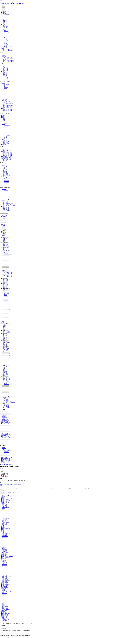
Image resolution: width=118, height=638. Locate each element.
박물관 (3, 592)
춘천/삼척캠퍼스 (6, 49)
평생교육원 (4, 566)
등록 (5, 118)
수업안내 (5, 334)
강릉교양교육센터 (5, 585)
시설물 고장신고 (6, 182)
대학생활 (4, 9)
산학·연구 (4, 11)
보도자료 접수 (6, 207)
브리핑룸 (5, 425)
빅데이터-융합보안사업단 (6, 575)
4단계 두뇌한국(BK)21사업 (6, 158)
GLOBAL (5, 14)
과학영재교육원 (4, 583)
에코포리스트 (4, 544)
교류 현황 (5, 252)
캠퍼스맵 (6, 40)
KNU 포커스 (6, 190)
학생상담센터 (4, 616)
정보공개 (3, 41)
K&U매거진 (6, 451)
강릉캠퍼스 (8, 38)
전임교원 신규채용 (5, 607)
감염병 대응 (6, 173)
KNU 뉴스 (4, 189)
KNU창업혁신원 (7, 156)
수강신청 (5, 335)
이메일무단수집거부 (14, 492)
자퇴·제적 (5, 122)
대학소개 (3, 19)
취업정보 (5, 169)
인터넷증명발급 (4, 550)
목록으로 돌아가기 (6, 464)
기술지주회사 (7, 157)
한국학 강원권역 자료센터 (6, 576)
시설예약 (3, 108)
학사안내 (4, 10)
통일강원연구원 (4, 565)
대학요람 (5, 461)
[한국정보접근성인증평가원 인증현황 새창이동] (24, 491)
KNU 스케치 (6, 201)
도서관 (3, 104)
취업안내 (3, 89)
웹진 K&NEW (4, 200)
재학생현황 (4, 144)
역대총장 (5, 27)
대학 (3, 66)
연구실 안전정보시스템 (6, 545)
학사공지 (3, 116)
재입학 (5, 120)
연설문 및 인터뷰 (7, 28)
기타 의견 (2, 489)
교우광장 (5, 183)
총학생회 (3, 563)
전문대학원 (4, 76)
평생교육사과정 (6, 138)
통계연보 (5, 439)
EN (4, 216)
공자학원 (3, 508)
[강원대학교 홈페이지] (12, 3)
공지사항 (3, 165)
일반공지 (5, 166)
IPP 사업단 (4, 573)
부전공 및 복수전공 (7, 135)
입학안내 (5, 416)
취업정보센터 (4, 564)
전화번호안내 (6, 31)
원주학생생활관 (4, 602)
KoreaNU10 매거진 (7, 450)
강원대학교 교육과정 (5, 499)
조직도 (5, 30)
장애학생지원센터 (7, 101)
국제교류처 (4, 515)
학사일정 (3, 115)
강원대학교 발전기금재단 (6, 500)
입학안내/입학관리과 (5, 551)
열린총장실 (6, 26)
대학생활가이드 (4, 99)
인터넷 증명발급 (6, 141)
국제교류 (3, 95)
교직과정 (5, 137)
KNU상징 (5, 23)
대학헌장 (5, 21)
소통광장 (3, 176)
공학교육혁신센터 (5, 509)
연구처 (3, 546)
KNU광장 (4, 12)
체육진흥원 (4, 561)
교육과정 (3, 124)
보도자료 (5, 433)
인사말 (5, 25)
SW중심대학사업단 (5, 574)
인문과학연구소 (4, 549)
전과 (5, 121)
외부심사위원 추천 (7, 175)
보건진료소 (4, 526)
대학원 (3, 71)
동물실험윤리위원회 (5, 522)
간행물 (5, 197)
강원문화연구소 (4, 503)
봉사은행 (3, 527)
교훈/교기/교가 (6, 22)
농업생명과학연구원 (5, 518)
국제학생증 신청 (6, 143)
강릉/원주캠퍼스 (8, 50)
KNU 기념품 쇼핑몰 (5, 495)
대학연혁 (5, 20)
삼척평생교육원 (4, 535)
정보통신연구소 (4, 554)
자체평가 (5, 462)
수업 (5, 333)
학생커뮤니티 (8, 102)
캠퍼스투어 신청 (6, 208)
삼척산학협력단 (4, 534)
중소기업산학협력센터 (6, 557)
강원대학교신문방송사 (6, 502)
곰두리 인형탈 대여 (7, 210)
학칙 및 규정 (6, 253)
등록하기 (2, 490)
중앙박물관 (4, 558)
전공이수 (3, 133)
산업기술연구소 (4, 531)
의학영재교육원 (4, 547)
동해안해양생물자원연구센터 (7, 591)
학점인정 (5, 132)
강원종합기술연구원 (5, 504)
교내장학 (5, 85)
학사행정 (3, 117)
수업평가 (5, 337)
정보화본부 (4, 555)
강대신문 (7, 204)
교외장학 (5, 86)
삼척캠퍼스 (6, 39)
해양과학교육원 (4, 620)
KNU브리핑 (4, 13)
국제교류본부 (4, 586)
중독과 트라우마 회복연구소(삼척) (7, 556)
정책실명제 (6, 44)
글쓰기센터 (4, 517)
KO (4, 215)
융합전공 (3, 603)
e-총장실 (3, 24)
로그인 (1, 221)
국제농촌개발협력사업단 (6, 516)
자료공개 (5, 45)
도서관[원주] (4, 590)
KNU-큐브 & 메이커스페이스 (7, 496)
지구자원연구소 (4, 559)
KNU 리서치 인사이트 (9, 205)
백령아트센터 (4, 524)
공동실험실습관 (4, 506)
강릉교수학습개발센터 (6, 584)
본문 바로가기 (2, 0)
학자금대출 (6, 87)
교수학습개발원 (8, 103)
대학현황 (3, 29)
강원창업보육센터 (5, 505)
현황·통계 (5, 251)
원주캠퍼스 (6, 70)
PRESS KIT (8, 198)
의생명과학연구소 (5, 536)
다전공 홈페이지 (5, 520)
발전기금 (3, 36)
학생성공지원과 (4, 617)
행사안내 (5, 167)
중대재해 (5, 47)
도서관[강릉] (4, 589)
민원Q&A (5, 177)
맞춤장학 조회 (6, 84)
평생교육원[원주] (5, 615)
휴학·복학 (5, 119)
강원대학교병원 (4, 501)
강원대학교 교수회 (5, 497)
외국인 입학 (4, 59)
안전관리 (3, 97)
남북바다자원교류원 (5, 587)
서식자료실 (6, 174)
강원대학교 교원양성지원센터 (7, 498)
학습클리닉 (4, 618)
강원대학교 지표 (6, 32)
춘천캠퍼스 (8, 37)
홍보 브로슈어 (6, 452)
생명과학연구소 (4, 537)
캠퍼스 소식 (6, 191)
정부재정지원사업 (5, 608)
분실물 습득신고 (6, 181)
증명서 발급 (4, 139)
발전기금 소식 (6, 390)
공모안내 (5, 170)
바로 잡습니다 (6, 199)
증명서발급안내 (6, 140)
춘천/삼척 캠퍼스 (9, 57)
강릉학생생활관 (4, 577)
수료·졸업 (5, 123)
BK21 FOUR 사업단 (5, 572)
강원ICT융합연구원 (5, 578)
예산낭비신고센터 (7, 178)
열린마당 (3, 206)
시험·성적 (5, 336)
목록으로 (1, 485)
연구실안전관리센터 (5, 601)
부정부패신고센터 (7, 179)
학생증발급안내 (6, 142)
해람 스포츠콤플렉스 (5, 619)
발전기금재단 (4, 523)
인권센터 (3, 548)
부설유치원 (4, 594)
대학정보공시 (8, 46)
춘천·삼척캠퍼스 (8, 105)
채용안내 (5, 168)
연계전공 (5, 136)
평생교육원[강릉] (5, 614)
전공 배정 (5, 134)
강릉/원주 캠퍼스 (9, 58)
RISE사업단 (6, 159)
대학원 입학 (4, 56)
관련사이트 (4, 100)
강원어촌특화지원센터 (6, 580)
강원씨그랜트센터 (5, 579)
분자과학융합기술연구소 (6, 528)
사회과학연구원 (4, 529)
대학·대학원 (4, 229)
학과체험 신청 (6, 209)
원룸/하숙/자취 (6, 384)
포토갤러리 (6, 434)
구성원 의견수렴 (6, 180)
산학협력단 (4, 151)
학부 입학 (6, 55)
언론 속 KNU (6, 389)
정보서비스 (4, 98)
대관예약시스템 (4, 588)
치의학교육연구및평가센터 (6, 613)
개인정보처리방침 (8, 492)
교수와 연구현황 (5, 160)
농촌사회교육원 (4, 519)
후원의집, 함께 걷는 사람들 (8, 203)
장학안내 (3, 83)
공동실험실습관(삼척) (5, 507)
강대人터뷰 (6, 202)
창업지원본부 (4, 610)
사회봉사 (3, 96)
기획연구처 (4, 149)
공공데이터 (6, 43)
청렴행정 (3, 48)
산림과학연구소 (4, 530)
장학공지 (5, 88)
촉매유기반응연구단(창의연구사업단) (8, 562)
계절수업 (5, 338)
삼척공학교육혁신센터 (6, 533)
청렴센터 (3, 611)
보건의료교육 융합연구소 (6, 525)
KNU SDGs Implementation (8, 254)
